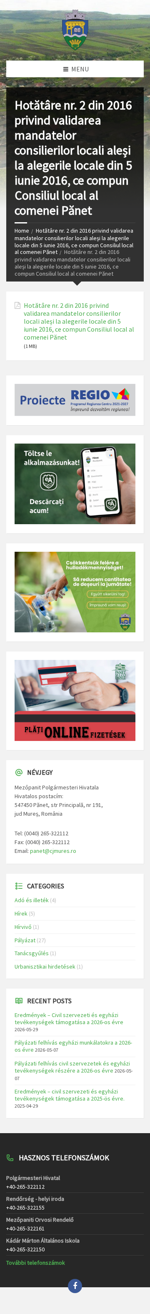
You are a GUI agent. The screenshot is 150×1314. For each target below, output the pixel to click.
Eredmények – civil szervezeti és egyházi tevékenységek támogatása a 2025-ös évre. (70, 1095)
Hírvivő (23, 927)
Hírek (21, 913)
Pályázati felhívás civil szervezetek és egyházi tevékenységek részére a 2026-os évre (72, 1067)
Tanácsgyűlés (32, 953)
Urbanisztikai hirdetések (45, 966)
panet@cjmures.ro (53, 851)
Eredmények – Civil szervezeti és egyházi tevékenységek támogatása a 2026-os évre (69, 1018)
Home (22, 230)
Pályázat (25, 940)
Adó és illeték (32, 900)
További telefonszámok (35, 1262)
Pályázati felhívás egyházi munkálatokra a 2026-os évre (73, 1046)
